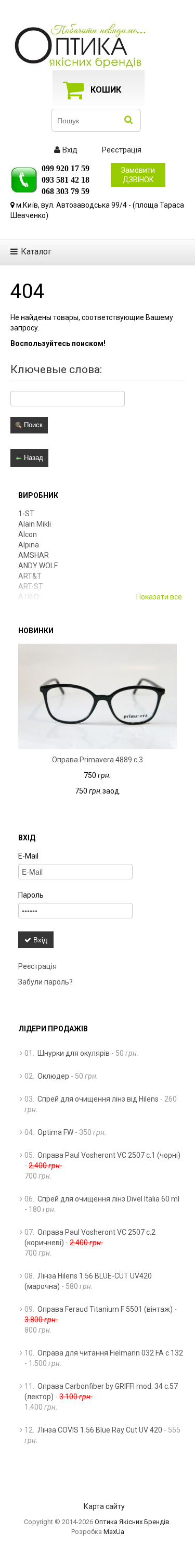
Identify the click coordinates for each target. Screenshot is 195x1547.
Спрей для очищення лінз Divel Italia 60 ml (108, 1199)
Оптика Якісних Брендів (132, 1522)
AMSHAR (33, 555)
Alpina (28, 545)
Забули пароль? (45, 982)
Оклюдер (53, 1076)
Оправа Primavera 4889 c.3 (97, 760)
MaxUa (113, 1532)
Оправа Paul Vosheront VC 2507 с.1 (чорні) (108, 1155)
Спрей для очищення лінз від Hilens (98, 1099)
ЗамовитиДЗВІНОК (138, 175)
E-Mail (28, 856)
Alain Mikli (34, 524)
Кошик (105, 90)
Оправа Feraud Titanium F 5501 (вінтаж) (105, 1309)
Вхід (68, 150)
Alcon (27, 534)
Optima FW (55, 1132)
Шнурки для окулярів (73, 1053)
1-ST (26, 513)
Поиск (32, 425)
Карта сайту (104, 1506)
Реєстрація (120, 150)
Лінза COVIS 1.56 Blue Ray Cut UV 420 (99, 1430)
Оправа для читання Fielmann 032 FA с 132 (110, 1353)
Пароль (31, 895)
